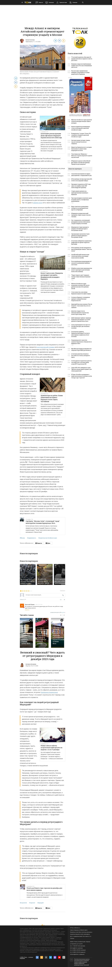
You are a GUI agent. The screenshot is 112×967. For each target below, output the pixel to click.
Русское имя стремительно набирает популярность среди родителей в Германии (80, 72)
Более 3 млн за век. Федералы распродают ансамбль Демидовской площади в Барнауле (52, 276)
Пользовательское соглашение (81, 960)
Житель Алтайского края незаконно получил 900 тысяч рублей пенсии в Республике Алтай (80, 286)
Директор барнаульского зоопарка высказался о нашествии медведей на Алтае (81, 148)
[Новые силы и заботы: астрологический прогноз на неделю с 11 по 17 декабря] (52, 735)
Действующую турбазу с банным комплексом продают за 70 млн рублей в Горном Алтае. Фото (27, 636)
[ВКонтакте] (59, 40)
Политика (75, 2)
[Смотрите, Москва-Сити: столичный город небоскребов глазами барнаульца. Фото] (22, 526)
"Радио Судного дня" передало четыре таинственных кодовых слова (80, 276)
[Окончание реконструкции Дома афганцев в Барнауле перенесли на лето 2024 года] (52, 123)
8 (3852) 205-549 (76, 952)
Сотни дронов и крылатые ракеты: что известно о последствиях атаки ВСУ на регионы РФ (81, 362)
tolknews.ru (77, 927)
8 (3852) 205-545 (76, 950)
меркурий (40, 902)
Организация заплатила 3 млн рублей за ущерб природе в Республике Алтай (80, 235)
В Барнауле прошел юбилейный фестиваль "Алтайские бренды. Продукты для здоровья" (80, 162)
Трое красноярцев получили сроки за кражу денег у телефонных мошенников (81, 199)
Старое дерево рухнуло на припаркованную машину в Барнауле (79, 192)
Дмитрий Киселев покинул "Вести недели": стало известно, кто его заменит (81, 305)
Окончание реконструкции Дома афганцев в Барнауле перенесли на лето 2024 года (51, 136)
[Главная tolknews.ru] (28, 2)
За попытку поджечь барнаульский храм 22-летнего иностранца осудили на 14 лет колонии (80, 334)
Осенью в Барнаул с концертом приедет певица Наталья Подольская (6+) (80, 299)
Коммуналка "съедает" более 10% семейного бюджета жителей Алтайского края (81, 135)
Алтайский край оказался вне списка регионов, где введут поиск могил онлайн (80, 256)
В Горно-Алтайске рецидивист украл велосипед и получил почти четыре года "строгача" (81, 376)
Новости (41, 2)
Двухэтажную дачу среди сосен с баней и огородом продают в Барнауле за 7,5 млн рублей (42, 637)
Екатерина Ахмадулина (49, 692)
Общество (28, 665)
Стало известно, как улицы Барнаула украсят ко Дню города (81, 292)
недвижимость (31, 538)
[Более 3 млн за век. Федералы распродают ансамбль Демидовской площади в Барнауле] (52, 262)
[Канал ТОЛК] (47, 543)
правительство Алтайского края (47, 538)
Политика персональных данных (82, 959)
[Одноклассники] (63, 40)
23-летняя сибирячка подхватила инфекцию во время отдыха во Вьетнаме (81, 242)
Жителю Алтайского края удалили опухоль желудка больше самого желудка (81, 121)
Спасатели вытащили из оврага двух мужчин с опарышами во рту (81, 174)
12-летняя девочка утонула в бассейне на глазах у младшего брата (80, 355)
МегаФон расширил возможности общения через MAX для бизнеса (81, 349)
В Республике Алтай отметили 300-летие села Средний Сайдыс (81, 179)
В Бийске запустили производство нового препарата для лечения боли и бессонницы (81, 269)
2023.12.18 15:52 (38, 604)
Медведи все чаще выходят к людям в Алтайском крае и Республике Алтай (80, 228)
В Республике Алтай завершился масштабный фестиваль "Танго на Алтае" (81, 249)
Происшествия (63, 2)
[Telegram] (55, 40)
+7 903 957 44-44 (76, 946)
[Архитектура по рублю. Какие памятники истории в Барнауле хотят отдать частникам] (52, 385)
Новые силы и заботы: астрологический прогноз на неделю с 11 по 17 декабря (51, 748)
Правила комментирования (80, 962)
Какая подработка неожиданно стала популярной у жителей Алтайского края (80, 128)
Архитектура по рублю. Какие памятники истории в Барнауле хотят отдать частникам (52, 398)
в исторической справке (46, 347)
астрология (23, 902)
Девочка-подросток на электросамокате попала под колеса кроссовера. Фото (80, 312)
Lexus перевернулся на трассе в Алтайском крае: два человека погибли (80, 326)
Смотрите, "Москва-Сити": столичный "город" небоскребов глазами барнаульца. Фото (43, 522)
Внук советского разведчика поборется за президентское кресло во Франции (79, 208)
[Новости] (38, 543)
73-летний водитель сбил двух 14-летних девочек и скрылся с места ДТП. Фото (81, 58)
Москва (22, 538)
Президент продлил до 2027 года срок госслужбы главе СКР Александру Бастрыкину (81, 185)
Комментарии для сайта (57, 612)
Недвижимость (29, 41)
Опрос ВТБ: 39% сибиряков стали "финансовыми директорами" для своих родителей (81, 369)
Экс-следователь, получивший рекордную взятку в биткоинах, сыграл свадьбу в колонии (80, 221)
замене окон (37, 203)
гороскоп (32, 902)
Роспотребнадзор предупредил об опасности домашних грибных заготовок (81, 263)
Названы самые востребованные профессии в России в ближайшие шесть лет (81, 65)
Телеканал (51, 2)
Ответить (27, 609)
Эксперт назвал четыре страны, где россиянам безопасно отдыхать (80, 142)
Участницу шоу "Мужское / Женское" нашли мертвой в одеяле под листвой (81, 155)
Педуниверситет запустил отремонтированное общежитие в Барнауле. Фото (81, 341)
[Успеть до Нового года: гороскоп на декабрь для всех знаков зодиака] (22, 892)
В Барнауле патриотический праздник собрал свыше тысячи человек (81, 215)
